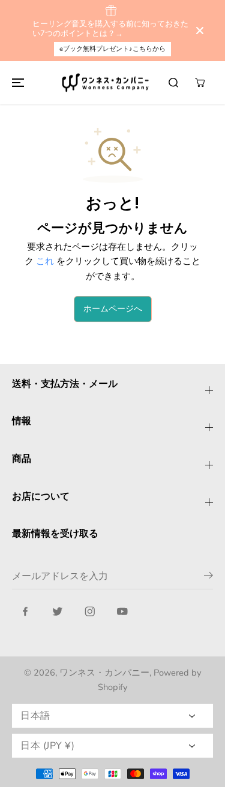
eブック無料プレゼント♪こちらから (112, 48)
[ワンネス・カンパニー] (107, 83)
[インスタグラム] (90, 611)
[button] (16, 83)
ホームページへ (112, 308)
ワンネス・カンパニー (104, 673)
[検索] (173, 82)
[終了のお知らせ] (200, 30)
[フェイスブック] (25, 611)
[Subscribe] (208, 577)
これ (45, 261)
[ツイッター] (57, 611)
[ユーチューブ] (122, 611)
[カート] (200, 82)
